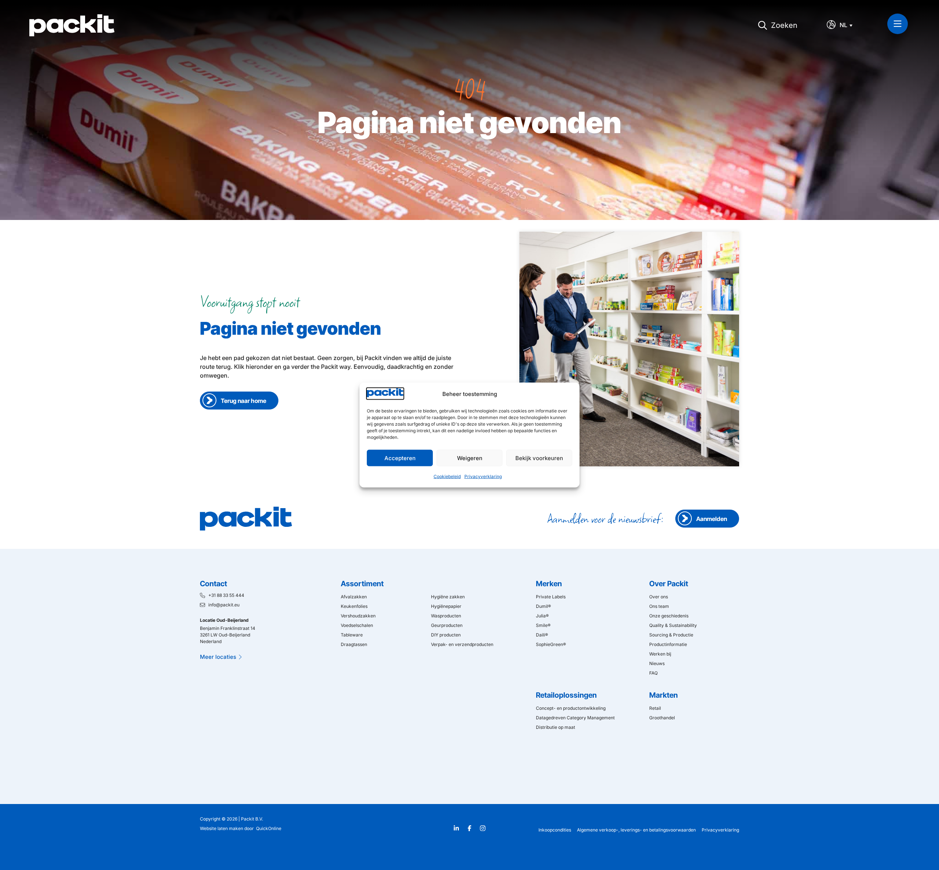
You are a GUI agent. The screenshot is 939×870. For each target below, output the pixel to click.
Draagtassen (354, 644)
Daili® (542, 635)
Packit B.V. (252, 819)
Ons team (659, 606)
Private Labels (551, 596)
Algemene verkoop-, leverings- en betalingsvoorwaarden (636, 830)
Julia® (542, 615)
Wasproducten (446, 615)
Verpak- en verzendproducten (462, 644)
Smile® (543, 625)
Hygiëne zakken (448, 596)
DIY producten (446, 635)
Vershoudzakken (358, 615)
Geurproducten (447, 625)
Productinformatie (668, 644)
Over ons (658, 596)
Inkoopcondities (554, 830)
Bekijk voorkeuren (539, 457)
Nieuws (657, 663)
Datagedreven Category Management (575, 717)
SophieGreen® (551, 644)
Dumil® (543, 606)
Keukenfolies (354, 606)
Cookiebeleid (447, 476)
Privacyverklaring (483, 476)
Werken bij (660, 654)
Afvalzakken (354, 596)
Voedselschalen (357, 625)
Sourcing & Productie (671, 635)
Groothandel (662, 717)
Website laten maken (221, 828)
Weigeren (469, 457)
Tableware (352, 635)
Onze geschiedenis (668, 615)
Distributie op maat (555, 727)
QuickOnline (268, 828)
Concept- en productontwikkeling (571, 708)
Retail (655, 708)
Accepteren (400, 457)
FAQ (653, 673)
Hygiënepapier (446, 606)
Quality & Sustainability (673, 625)
